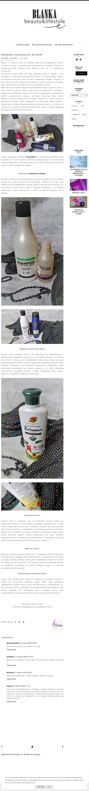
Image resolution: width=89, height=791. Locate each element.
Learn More (40, 787)
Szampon (11, 657)
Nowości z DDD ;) (78, 193)
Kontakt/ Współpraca (64, 44)
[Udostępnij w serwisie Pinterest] (23, 622)
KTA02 (83, 106)
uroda (25, 58)
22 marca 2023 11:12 (21, 686)
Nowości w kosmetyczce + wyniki (78, 212)
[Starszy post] (63, 747)
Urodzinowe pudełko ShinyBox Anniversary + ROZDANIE (79, 172)
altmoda (10, 672)
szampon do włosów (37, 174)
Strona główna (22, 44)
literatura (75, 114)
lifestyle (75, 110)
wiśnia (9, 686)
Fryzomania (31, 157)
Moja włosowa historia (42, 44)
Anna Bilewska (13, 643)
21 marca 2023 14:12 (24, 657)
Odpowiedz (11, 650)
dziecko (75, 106)
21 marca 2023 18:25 (23, 672)
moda (85, 114)
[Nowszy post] (2, 747)
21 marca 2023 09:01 (28, 643)
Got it (49, 787)
